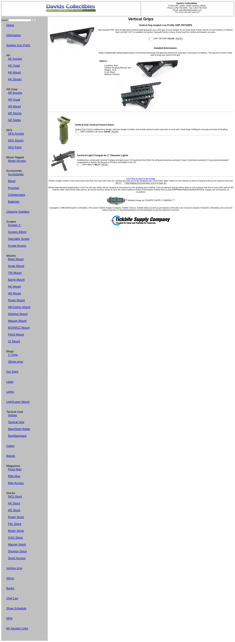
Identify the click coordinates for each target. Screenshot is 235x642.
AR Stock (14, 510)
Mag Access (16, 483)
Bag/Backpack (17, 435)
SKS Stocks (16, 140)
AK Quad (14, 65)
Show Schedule (16, 608)
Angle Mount (16, 266)
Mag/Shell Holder (19, 429)
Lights (10, 391)
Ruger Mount (16, 300)
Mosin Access (17, 160)
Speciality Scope (18, 238)
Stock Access (16, 558)
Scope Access (17, 245)
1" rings (13, 354)
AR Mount (14, 106)
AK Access (15, 58)
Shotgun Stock (17, 551)
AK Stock (14, 503)
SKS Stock (15, 496)
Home (10, 25)
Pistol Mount (16, 334)
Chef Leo (12, 598)
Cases (10, 445)
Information (13, 35)
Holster (12, 415)
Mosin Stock (16, 530)
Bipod (11, 181)
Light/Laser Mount (17, 401)
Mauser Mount (17, 320)
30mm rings (15, 361)
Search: (4, 20)
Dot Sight (12, 371)
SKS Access (16, 133)
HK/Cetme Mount (19, 307)
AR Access (15, 92)
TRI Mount (15, 272)
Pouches (13, 188)
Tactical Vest (16, 422)
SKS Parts (15, 147)
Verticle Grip (14, 568)
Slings (10, 578)
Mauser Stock (17, 544)
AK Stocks (15, 79)
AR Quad (14, 99)
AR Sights (14, 120)
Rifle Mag (14, 476)
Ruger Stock (16, 517)
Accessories (16, 174)
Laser (9, 381)
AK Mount (14, 72)
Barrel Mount (16, 279)
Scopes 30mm (17, 232)
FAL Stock (14, 524)
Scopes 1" (14, 225)
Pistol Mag (15, 469)
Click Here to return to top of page (140, 179)
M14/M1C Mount (18, 327)
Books (10, 588)
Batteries (13, 201)
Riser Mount (16, 259)
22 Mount (14, 341)
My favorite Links (17, 628)
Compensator (16, 194)
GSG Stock (15, 537)
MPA (9, 618)
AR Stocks (15, 113)
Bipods (10, 455)
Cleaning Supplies (17, 211)
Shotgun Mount (18, 314)
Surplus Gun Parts (18, 45)
